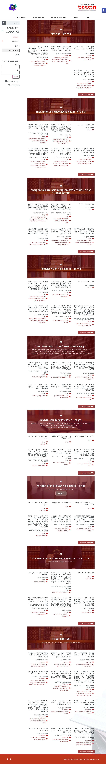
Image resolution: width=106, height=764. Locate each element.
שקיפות (36, 582)
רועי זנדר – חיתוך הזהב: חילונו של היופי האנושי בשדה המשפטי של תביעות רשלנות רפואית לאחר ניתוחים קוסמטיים (38, 285)
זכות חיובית (60, 664)
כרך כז (89, 440)
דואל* (18, 70)
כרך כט (89, 287)
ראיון (37, 536)
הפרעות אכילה (41, 318)
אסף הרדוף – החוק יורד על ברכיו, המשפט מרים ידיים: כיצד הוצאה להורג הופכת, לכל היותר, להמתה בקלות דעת (38, 231)
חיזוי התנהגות (41, 139)
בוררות (89, 84)
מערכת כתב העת (38, 17)
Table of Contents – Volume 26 (84, 504)
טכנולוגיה (80, 326)
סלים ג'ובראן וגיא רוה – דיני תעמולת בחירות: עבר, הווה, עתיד (61, 730)
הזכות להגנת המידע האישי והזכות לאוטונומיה (38, 163)
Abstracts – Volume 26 (61, 503)
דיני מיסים (88, 712)
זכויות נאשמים (62, 241)
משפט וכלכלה (41, 666)
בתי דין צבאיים (64, 58)
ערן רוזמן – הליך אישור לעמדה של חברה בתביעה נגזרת (84, 48)
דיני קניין (78, 377)
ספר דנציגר (88, 662)
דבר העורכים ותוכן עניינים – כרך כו (38, 504)
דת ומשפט (42, 217)
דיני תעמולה (65, 739)
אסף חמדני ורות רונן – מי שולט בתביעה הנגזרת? (38, 672)
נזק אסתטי (42, 296)
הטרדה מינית (85, 324)
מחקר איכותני (57, 218)
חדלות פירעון (60, 666)
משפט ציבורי (60, 143)
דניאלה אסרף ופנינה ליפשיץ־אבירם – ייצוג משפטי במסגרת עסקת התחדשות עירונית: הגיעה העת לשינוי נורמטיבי (38, 453)
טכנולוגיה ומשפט (40, 141)
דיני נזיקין (83, 377)
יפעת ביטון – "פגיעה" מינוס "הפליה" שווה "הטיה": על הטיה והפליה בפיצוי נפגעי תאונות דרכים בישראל (61, 366)
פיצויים (53, 377)
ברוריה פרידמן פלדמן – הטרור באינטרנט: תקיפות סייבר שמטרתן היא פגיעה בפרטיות (61, 151)
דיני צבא (36, 243)
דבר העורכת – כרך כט (86, 281)
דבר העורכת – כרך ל (86, 204)
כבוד (54, 294)
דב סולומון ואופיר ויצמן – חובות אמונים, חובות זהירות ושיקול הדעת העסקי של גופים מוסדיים (61, 519)
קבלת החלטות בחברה (83, 695)
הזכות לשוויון (88, 379)
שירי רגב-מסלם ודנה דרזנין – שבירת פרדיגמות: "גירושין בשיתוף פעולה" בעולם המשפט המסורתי (61, 207)
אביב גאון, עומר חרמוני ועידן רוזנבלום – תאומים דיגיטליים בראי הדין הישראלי (38, 127)
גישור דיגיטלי (41, 161)
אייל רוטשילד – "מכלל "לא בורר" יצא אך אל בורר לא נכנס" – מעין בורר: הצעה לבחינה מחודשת (84, 73)
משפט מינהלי (41, 219)
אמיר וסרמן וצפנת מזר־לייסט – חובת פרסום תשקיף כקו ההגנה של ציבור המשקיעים (84, 731)
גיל (67, 241)
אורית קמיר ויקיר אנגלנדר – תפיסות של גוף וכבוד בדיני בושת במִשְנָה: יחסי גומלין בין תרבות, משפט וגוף (61, 284)
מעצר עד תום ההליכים (58, 60)
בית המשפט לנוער (86, 464)
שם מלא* (17, 64)
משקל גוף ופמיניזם (40, 320)
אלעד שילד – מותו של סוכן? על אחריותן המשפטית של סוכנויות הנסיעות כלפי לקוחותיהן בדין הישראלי (84, 601)
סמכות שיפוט (80, 664)
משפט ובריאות (33, 318)
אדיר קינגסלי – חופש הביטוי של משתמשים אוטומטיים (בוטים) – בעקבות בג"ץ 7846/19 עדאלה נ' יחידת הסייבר (38, 50)
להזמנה (61, 493)
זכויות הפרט (80, 241)
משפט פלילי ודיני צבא (85, 243)
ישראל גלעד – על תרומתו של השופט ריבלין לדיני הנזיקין (61, 386)
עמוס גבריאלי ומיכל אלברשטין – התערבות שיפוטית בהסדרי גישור (61, 451)
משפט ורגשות (35, 217)
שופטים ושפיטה (64, 398)
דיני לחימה (42, 243)
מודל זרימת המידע (40, 167)
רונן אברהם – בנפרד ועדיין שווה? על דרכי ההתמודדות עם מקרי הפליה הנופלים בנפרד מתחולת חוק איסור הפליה (84, 366)
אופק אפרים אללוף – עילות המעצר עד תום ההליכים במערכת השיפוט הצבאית (61, 48)
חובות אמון (60, 531)
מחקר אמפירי (59, 377)
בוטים (43, 61)
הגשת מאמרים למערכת (58, 17)
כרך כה (89, 576)
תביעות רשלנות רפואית (39, 298)
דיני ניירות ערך (87, 743)
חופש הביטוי (37, 63)
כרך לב (89, 56)
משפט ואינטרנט (56, 592)
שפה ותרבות (65, 322)
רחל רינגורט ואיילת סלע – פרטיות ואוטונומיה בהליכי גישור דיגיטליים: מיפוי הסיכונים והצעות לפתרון (38, 151)
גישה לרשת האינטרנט (62, 139)
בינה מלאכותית (38, 61)
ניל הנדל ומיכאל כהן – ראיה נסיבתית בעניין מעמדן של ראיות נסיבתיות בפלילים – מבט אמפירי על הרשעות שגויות (61, 675)
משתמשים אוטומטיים (39, 65)
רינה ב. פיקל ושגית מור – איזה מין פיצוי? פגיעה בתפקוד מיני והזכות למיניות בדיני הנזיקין (84, 387)
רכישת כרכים (15, 41)
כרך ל (90, 210)
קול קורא (15, 37)
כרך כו (89, 508)
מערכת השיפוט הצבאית (62, 62)
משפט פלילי (65, 245)
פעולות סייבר (61, 163)
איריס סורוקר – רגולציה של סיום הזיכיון (38, 729)
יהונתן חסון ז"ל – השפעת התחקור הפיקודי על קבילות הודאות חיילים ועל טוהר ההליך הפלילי (84, 231)
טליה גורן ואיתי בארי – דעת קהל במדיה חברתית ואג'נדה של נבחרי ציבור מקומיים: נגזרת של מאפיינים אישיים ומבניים (38, 601)
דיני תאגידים (81, 58)
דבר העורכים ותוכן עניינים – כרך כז (38, 437)
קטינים (59, 245)
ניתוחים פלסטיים (34, 296)
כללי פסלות (38, 721)
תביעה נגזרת (87, 60)
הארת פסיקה (82, 397)
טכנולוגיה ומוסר (33, 139)
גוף (67, 294)
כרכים (76, 17)
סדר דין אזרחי (64, 712)
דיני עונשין (65, 686)
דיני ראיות (36, 719)
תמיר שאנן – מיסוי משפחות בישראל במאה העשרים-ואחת (84, 702)
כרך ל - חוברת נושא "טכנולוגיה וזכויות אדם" (12, 31)
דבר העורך (42, 444)
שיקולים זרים (33, 221)
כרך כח (89, 375)
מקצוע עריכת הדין (63, 220)
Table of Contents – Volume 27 (61, 437)
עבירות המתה (32, 245)
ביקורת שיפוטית (64, 396)
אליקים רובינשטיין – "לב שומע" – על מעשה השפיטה (84, 655)
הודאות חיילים (87, 241)
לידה (65, 320)
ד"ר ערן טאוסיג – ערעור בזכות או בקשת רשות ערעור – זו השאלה (61, 702)
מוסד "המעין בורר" (81, 87)
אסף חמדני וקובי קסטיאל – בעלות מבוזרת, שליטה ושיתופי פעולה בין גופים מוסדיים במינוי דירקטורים (84, 519)
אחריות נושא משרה (63, 529)
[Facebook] (10, 759)
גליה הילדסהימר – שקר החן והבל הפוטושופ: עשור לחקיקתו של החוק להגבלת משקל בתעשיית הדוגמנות (38, 308)
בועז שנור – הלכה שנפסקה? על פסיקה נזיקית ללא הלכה (38, 386)
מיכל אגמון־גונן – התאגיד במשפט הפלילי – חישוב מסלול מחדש (38, 655)
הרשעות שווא (58, 686)
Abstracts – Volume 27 (84, 436)
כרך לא (89, 130)
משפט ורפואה (36, 377)
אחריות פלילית (41, 664)
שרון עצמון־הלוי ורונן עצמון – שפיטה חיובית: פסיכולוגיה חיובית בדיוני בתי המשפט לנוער (84, 452)
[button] (104, 10)
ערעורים (58, 712)
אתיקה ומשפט (41, 466)
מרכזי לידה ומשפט (58, 320)
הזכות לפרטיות (87, 160)
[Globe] (7, 759)
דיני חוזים (88, 377)
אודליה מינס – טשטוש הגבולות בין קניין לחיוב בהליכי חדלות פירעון (61, 655)
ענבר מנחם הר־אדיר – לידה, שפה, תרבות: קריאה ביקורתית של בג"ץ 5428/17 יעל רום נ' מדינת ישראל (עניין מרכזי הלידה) (61, 309)
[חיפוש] (4, 23)
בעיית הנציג (88, 58)
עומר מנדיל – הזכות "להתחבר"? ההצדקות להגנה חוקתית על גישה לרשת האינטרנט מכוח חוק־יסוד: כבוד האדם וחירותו (61, 128)
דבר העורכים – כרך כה (86, 572)
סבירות (35, 219)
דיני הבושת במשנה (61, 294)
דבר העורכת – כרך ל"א (86, 124)
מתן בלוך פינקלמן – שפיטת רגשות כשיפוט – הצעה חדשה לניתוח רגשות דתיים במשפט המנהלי (38, 207)
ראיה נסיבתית (57, 688)
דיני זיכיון (43, 738)
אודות (87, 17)
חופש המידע (65, 592)
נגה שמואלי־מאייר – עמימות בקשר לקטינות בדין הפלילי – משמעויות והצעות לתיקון (61, 231)
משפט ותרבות (64, 296)
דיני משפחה (65, 218)
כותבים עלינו (21, 17)
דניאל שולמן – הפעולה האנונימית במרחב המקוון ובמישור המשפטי (84, 150)
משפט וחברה (57, 614)
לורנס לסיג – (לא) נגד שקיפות (38, 573)
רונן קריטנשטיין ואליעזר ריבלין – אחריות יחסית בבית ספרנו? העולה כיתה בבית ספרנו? (38, 365)
